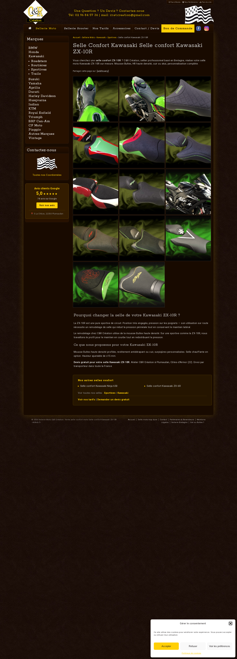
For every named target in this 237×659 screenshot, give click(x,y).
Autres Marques (41, 134)
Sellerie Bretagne (179, 422)
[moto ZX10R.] (95, 99)
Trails (36, 74)
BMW (33, 48)
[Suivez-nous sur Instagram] (206, 28)
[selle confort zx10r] (95, 192)
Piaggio (35, 130)
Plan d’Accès (175, 2)
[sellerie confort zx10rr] (188, 145)
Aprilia (34, 88)
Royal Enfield (40, 113)
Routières (39, 65)
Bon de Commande (178, 28)
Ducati (34, 92)
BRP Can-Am (39, 121)
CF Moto (35, 125)
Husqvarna (37, 100)
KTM (32, 109)
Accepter (166, 646)
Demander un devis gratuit (113, 399)
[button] (230, 623)
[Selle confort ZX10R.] (95, 145)
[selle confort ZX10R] (142, 145)
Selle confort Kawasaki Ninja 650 (99, 386)
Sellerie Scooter (76, 28)
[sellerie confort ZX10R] (142, 192)
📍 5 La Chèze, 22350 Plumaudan (47, 214)
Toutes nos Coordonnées (47, 175)
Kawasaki (101, 37)
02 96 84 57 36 (86, 15)
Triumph (36, 117)
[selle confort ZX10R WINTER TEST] (188, 238)
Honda (34, 52)
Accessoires (122, 28)
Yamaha (35, 83)
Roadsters (39, 61)
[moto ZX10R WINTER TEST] (188, 192)
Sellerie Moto (46, 28)
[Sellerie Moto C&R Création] (35, 12)
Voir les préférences (219, 646)
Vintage (35, 138)
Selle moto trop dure (147, 420)
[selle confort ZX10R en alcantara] (142, 238)
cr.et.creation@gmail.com (130, 15)
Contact (163, 420)
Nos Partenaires (191, 2)
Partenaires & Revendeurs (182, 420)
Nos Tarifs (101, 28)
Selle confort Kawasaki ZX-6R (164, 386)
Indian (34, 104)
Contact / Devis (147, 28)
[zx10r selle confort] (188, 99)
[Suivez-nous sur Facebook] (198, 28)
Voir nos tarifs (86, 399)
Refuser (193, 646)
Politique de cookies (191, 653)
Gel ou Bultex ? (197, 422)
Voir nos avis (47, 205)
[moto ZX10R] (142, 99)
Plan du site (206, 2)
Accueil (76, 37)
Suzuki (34, 79)
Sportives (112, 37)
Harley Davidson (42, 96)
